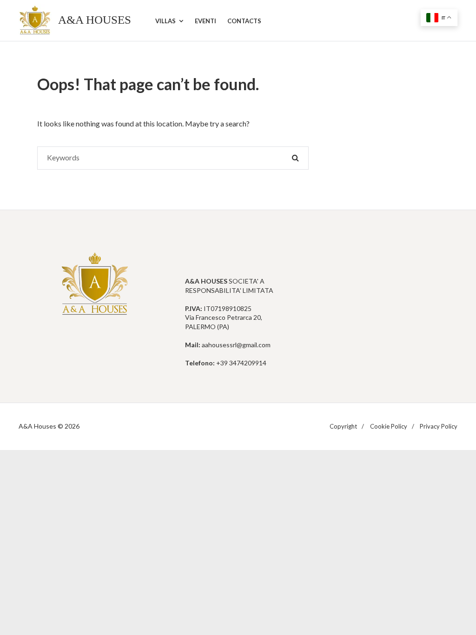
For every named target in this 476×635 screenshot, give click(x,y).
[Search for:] (173, 158)
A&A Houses (94, 19)
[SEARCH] (295, 158)
